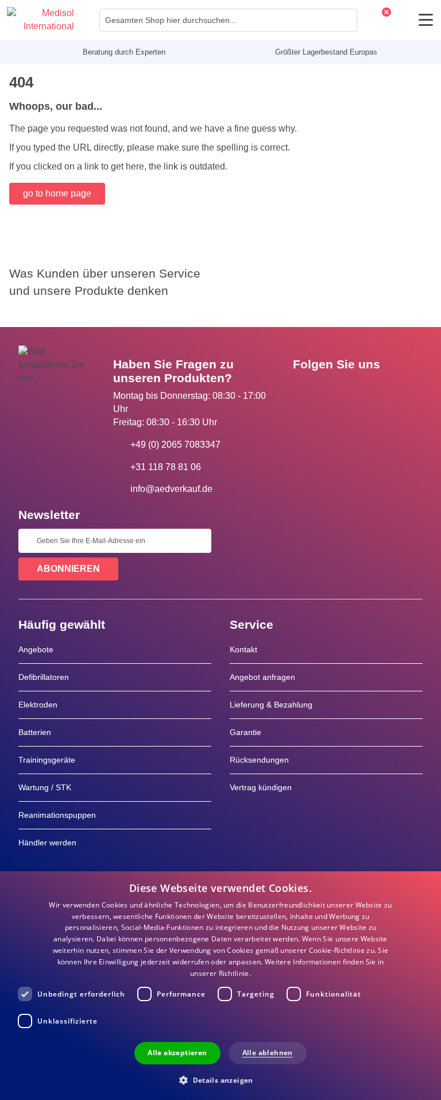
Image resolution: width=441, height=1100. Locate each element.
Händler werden (47, 842)
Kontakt (243, 649)
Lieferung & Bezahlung (271, 704)
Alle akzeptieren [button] (177, 1052)
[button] (220, 1079)
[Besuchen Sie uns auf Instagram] (371, 390)
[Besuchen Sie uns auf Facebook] (305, 390)
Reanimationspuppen (57, 815)
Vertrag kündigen (261, 787)
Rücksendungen (259, 759)
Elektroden (37, 704)
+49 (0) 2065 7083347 (175, 444)
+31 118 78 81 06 (165, 467)
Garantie (245, 732)
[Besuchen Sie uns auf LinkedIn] (338, 390)
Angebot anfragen (262, 677)
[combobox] (228, 20)
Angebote (35, 649)
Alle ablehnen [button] (267, 1052)
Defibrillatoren (43, 677)
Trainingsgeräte (46, 759)
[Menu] (425, 19)
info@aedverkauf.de (171, 489)
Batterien (34, 732)
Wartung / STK (44, 787)
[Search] (345, 20)
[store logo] (40, 20)
